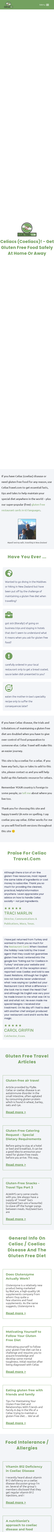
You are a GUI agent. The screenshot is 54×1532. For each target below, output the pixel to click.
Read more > (16, 1112)
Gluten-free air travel (22, 1080)
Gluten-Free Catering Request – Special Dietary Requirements (23, 1135)
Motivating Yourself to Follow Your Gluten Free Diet (23, 1336)
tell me (26, 793)
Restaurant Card (18, 946)
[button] (47, 5)
